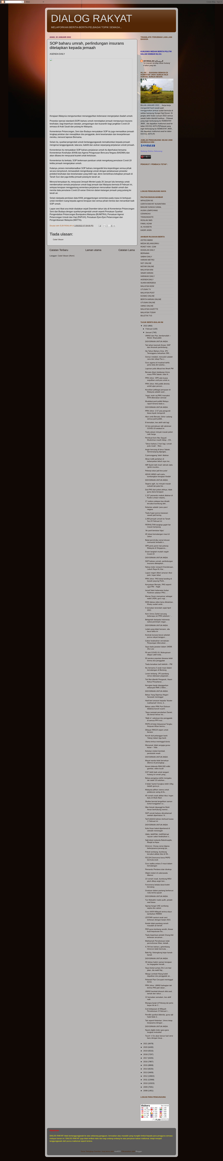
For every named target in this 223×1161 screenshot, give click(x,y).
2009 (145, 1087)
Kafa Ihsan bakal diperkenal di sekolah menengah (157, 829)
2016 (145, 1062)
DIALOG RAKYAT (91, 18)
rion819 (117, 1151)
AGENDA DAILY (147, 280)
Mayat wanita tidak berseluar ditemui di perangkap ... (157, 761)
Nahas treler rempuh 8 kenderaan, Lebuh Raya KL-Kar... (159, 568)
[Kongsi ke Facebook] (111, 226)
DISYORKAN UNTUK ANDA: (156, 341)
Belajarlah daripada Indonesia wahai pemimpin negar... (157, 621)
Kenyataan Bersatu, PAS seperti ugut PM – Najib (158, 585)
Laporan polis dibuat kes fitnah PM (159, 368)
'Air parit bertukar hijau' (154, 530)
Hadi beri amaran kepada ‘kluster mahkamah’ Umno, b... (158, 702)
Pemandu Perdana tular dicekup (158, 869)
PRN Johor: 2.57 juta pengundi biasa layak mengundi (157, 412)
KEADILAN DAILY (148, 250)
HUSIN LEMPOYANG (149, 210)
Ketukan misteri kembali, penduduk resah (155, 752)
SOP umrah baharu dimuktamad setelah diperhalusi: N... (158, 814)
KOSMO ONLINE (147, 296)
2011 (145, 1080)
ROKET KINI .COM (148, 247)
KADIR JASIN (146, 230)
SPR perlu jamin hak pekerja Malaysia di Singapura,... (156, 547)
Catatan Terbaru (59, 250)
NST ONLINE (146, 263)
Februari (149, 329)
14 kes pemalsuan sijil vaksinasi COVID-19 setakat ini (158, 427)
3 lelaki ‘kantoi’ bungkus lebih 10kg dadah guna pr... (159, 785)
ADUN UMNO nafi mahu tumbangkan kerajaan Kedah (158, 475)
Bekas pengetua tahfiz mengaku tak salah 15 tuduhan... (158, 779)
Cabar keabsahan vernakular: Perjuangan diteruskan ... (157, 642)
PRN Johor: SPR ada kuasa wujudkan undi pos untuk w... (158, 379)
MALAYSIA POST (148, 293)
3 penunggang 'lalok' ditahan (157, 455)
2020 (145, 1047)
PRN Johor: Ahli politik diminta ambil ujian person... (157, 385)
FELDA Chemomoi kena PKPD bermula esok (157, 859)
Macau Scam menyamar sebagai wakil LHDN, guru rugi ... (158, 597)
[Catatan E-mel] (99, 226)
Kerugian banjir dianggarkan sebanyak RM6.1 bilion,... (156, 686)
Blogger (139, 1151)
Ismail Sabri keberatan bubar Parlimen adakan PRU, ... (157, 591)
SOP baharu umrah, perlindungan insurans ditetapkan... (159, 562)
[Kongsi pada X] (109, 226)
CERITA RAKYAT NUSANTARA (153, 204)
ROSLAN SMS (146, 220)
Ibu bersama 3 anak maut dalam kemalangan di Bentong (158, 669)
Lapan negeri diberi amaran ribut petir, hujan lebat (158, 574)
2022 (145, 326)
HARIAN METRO (147, 260)
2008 (145, 1091)
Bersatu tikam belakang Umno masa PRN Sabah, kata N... (157, 373)
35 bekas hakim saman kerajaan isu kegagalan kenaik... (158, 963)
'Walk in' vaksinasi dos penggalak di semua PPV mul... (158, 719)
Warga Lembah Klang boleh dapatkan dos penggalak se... (158, 975)
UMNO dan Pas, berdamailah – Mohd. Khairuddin (158, 337)
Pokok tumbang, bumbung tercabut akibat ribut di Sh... (157, 853)
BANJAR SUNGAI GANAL (151, 207)
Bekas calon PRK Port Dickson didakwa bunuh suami (157, 707)
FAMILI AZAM (146, 224)
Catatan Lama (126, 250)
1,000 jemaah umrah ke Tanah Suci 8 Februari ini (157, 520)
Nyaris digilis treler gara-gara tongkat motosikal (157, 1031)
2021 (145, 1044)
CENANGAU (146, 214)
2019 (145, 1051)
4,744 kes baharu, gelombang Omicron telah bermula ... (157, 948)
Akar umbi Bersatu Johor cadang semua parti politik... (158, 418)
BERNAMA (145, 253)
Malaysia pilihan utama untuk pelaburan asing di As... (157, 791)
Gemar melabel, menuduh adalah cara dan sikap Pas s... (159, 358)
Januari (149, 332)
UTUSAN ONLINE (148, 302)
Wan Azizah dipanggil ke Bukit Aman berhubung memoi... (157, 808)
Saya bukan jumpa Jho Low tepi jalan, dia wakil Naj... (158, 969)
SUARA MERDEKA (148, 283)
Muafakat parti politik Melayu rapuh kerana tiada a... (157, 402)
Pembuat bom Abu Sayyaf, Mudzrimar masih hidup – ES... (158, 439)
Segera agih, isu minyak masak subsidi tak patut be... (158, 485)
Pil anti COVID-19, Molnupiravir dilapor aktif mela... (158, 653)
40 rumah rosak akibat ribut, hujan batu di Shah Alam (159, 797)
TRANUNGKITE (147, 217)
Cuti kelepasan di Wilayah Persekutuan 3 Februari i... (157, 1010)
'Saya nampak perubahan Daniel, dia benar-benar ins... (158, 713)
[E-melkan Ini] (104, 226)
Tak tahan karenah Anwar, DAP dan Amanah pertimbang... (157, 346)
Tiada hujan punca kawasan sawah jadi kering (156, 514)
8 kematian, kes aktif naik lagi (157, 422)
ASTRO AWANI (147, 240)
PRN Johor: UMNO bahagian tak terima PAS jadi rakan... (158, 986)
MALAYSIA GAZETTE (149, 309)
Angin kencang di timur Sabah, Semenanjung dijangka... (157, 450)
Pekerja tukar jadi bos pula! (156, 471)
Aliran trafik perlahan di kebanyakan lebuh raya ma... (158, 460)
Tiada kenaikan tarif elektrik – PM (158, 664)
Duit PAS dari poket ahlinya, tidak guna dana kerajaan (158, 491)
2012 (145, 1076)
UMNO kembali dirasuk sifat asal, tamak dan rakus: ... (158, 992)
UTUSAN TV (146, 289)
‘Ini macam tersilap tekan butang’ (156, 63)
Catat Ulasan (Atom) (66, 256)
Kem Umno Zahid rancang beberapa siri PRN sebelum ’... (158, 615)
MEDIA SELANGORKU (150, 243)
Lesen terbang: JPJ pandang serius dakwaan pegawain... (157, 675)
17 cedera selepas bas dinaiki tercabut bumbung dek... (157, 502)
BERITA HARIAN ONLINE (151, 299)
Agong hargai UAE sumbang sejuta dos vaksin (156, 907)
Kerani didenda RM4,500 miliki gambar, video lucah (157, 767)
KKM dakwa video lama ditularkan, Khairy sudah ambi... (159, 603)
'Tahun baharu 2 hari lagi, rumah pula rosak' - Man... (158, 445)
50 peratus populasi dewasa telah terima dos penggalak (159, 659)
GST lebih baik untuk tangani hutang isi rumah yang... (157, 773)
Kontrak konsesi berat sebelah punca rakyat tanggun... (157, 636)
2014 (145, 1069)
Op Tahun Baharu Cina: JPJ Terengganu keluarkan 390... (158, 352)
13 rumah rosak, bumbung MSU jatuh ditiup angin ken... (158, 880)
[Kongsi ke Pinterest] (114, 226)
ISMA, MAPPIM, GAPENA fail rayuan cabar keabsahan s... (157, 835)
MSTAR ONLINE (147, 266)
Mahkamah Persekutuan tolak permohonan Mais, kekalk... (157, 942)
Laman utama (93, 250)
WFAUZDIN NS (147, 200)
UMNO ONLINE (147, 306)
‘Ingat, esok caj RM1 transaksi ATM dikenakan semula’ (157, 396)
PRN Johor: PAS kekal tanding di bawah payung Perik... (158, 580)
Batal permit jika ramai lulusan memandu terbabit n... (157, 541)
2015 (145, 1065)
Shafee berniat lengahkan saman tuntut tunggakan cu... (158, 802)
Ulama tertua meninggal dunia (157, 742)
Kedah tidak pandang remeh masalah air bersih (156, 924)
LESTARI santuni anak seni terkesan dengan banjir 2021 (158, 918)
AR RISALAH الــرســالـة (153, 61)
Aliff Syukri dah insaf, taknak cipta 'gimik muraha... (159, 466)
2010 (145, 1083)
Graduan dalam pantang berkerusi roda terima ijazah (159, 891)
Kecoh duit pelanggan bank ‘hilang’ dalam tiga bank (156, 737)
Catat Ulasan (58, 239)
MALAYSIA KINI (147, 270)
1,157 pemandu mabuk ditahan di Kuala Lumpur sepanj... (159, 496)
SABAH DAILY (146, 257)
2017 (145, 1058)
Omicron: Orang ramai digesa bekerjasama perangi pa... (157, 847)
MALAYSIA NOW (147, 286)
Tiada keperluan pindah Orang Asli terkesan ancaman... (159, 936)
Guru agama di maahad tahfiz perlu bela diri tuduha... (157, 364)
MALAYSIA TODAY (148, 312)
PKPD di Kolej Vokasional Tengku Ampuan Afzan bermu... (158, 725)
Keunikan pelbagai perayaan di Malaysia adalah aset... (157, 391)
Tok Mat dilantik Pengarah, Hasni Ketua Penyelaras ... (158, 680)
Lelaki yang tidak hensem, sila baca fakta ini (157, 630)
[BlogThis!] (107, 226)
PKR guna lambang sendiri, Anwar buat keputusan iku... (159, 930)
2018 (145, 1054)
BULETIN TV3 (146, 316)
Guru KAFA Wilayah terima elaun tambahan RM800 (158, 913)
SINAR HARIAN (147, 273)
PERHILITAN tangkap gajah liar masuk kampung (158, 526)
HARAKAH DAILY (148, 276)
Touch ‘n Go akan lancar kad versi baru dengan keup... (159, 1037)
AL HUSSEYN (146, 227)
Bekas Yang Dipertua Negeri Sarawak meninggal (156, 696)
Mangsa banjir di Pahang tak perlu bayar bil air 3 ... (159, 1004)
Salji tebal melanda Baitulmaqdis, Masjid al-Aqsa (158, 841)
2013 (145, 1072)
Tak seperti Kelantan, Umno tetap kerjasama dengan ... (158, 1021)
